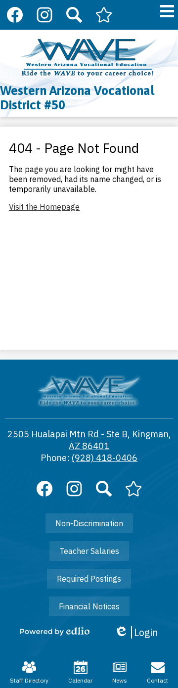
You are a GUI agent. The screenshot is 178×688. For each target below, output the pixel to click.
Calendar (80, 680)
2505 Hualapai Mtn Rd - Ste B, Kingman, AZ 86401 (89, 440)
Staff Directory (29, 680)
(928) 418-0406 (104, 457)
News (119, 680)
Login (136, 632)
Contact (157, 680)
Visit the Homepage (44, 207)
